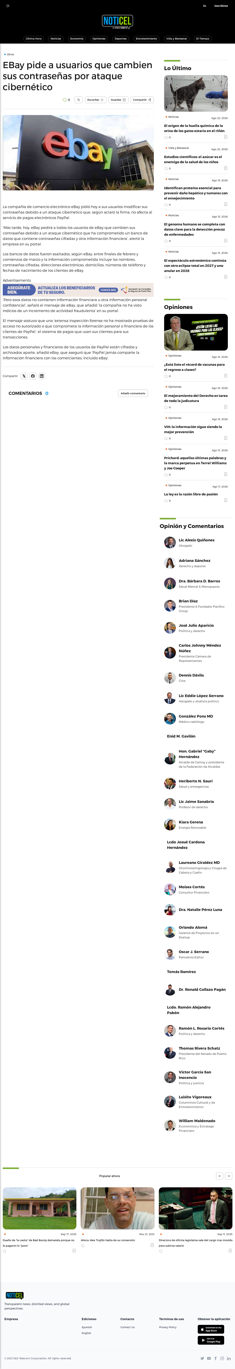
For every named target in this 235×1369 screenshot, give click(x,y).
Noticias (56, 38)
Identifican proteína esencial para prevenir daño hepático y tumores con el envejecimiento (196, 193)
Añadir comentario (133, 393)
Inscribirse (221, 6)
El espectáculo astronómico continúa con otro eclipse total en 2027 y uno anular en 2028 (195, 265)
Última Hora (33, 38)
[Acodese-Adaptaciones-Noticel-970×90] (78, 290)
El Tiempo (202, 38)
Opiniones (99, 38)
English (86, 1333)
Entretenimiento (146, 38)
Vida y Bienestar (176, 38)
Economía (76, 38)
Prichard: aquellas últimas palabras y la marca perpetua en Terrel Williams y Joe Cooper (195, 463)
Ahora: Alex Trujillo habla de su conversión (30, 1240)
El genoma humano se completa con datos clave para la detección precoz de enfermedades (194, 229)
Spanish (87, 1327)
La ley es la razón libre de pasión (191, 494)
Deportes (121, 38)
